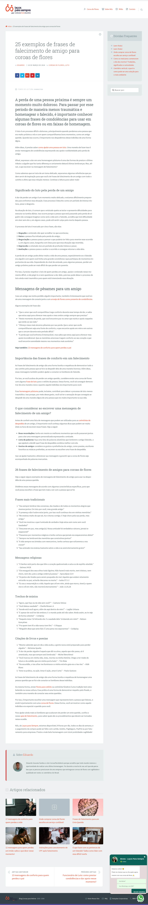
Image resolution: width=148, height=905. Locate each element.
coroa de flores (47, 703)
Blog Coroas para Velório (27, 899)
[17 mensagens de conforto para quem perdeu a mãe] (21, 815)
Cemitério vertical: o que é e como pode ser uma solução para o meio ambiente (126, 71)
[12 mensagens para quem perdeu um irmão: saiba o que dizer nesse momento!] (21, 843)
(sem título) (118, 46)
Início (10, 26)
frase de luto (31, 381)
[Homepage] (18, 9)
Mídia (121, 9)
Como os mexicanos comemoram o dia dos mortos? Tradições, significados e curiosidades (126, 62)
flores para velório (44, 687)
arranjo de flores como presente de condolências (71, 299)
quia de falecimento (29, 716)
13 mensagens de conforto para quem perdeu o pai (49, 347)
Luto (67, 65)
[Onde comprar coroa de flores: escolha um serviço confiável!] (54, 815)
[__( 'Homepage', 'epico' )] (12, 898)
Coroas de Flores (56, 65)
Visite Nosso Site (93, 898)
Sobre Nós (109, 9)
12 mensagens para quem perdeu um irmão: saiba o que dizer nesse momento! (20, 850)
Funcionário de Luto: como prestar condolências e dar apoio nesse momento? (79, 877)
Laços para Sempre (30, 725)
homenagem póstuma (28, 391)
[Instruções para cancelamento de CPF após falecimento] (54, 843)
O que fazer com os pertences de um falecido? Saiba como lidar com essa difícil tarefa (87, 850)
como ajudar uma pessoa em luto (52, 147)
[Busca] (140, 7)
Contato (132, 9)
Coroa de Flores (93, 9)
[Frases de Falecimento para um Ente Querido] (88, 815)
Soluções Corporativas (120, 898)
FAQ (106, 898)
